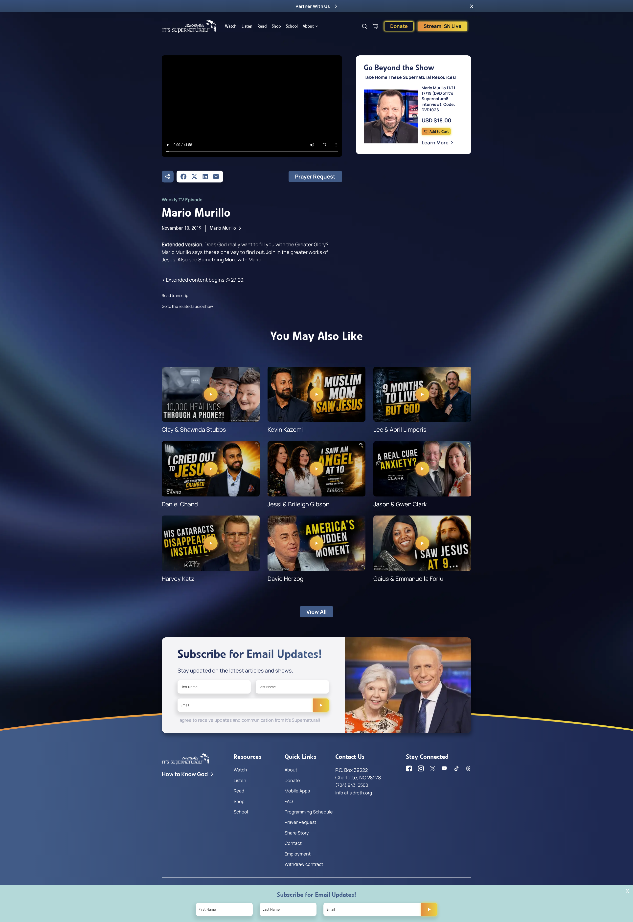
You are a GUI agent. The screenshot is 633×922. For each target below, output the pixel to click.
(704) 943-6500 (351, 785)
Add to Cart (439, 131)
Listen (247, 26)
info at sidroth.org (353, 793)
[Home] (189, 26)
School (292, 26)
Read (262, 26)
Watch (231, 26)
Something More (217, 259)
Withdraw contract (304, 864)
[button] (471, 6)
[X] (194, 177)
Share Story (297, 833)
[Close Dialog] (627, 891)
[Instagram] (421, 768)
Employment (298, 854)
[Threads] (468, 768)
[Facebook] (183, 177)
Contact (293, 843)
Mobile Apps (297, 791)
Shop (276, 26)
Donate (399, 26)
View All (316, 611)
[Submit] (321, 705)
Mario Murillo (223, 228)
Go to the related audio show (187, 306)
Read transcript (176, 295)
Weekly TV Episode (182, 199)
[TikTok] (456, 768)
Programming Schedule (309, 812)
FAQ (289, 801)
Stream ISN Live (442, 26)
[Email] (216, 177)
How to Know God (185, 774)
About (308, 26)
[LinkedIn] (205, 177)
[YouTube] (445, 768)
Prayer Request (315, 176)
